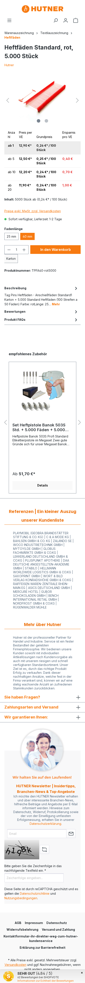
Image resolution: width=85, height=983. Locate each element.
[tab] (41, 295)
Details (42, 485)
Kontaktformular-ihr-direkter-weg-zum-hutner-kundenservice (40, 938)
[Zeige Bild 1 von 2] (38, 121)
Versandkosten (15, 965)
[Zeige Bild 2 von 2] (46, 121)
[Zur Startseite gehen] (42, 9)
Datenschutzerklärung (45, 823)
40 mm (27, 236)
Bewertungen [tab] (15, 311)
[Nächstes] (77, 100)
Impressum (34, 923)
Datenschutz (56, 923)
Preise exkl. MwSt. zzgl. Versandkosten (32, 211)
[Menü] (9, 20)
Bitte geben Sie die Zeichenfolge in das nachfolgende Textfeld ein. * (33, 868)
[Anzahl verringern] (9, 249)
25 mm (11, 236)
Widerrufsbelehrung (22, 929)
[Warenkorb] (76, 20)
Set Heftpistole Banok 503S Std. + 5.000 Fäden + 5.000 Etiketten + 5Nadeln (38, 427)
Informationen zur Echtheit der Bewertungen (45, 980)
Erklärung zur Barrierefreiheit (42, 947)
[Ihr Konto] (66, 20)
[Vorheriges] (7, 100)
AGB (18, 923)
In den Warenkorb (55, 249)
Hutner (9, 65)
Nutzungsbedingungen (20, 898)
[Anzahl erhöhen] (24, 249)
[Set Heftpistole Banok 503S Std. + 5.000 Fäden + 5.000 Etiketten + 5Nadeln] (42, 390)
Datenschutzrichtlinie (34, 893)
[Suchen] (56, 20)
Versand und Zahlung (58, 929)
